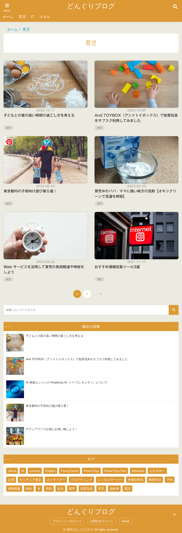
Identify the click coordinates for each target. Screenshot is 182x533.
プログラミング (81, 479)
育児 (22, 17)
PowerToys (91, 471)
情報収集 (14, 488)
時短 (29, 488)
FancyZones (69, 471)
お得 (11, 479)
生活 (60, 488)
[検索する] (173, 310)
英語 (127, 488)
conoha (35, 471)
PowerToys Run (115, 471)
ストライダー (56, 479)
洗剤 (49, 488)
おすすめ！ (157, 471)
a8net (12, 471)
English (50, 471)
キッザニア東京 (30, 479)
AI (22, 471)
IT (32, 17)
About (125, 521)
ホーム (8, 17)
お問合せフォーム (101, 521)
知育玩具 (86, 488)
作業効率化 (135, 479)
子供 (169, 479)
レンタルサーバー (110, 479)
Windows (138, 471)
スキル (45, 17)
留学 (72, 488)
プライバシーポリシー (67, 521)
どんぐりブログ (91, 6)
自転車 (114, 488)
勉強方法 (155, 479)
